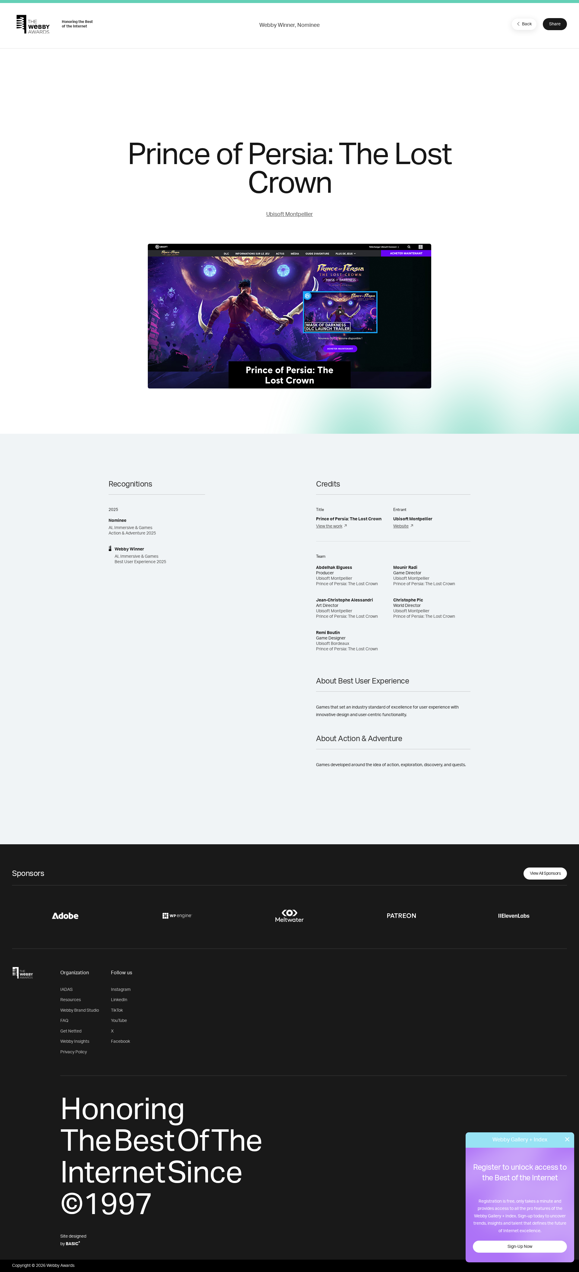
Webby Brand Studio (79, 1010)
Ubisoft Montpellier (289, 214)
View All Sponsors (545, 873)
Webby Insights (74, 1041)
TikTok (117, 1010)
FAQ (64, 1021)
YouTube (119, 1021)
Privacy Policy (73, 1052)
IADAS (66, 990)
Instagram (121, 990)
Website (401, 526)
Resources (70, 1000)
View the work (329, 526)
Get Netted (70, 1031)
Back (527, 24)
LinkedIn (119, 1000)
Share (555, 24)
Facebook (120, 1041)
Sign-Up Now (520, 1247)
